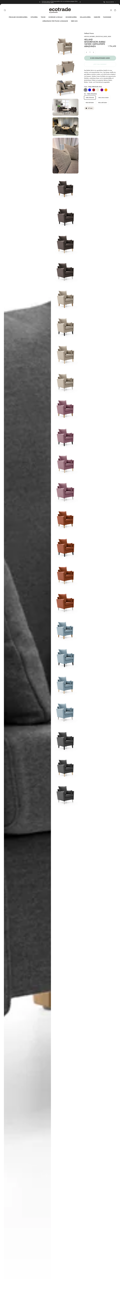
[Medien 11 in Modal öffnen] (65, 298)
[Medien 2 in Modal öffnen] (65, 69)
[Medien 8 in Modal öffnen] (65, 216)
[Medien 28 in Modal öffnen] (65, 739)
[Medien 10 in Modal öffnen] (65, 271)
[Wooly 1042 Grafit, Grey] (85, 90)
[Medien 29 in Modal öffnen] (65, 767)
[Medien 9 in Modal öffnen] (65, 243)
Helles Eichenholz (90, 97)
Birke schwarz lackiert (104, 97)
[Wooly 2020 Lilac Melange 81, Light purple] (101, 90)
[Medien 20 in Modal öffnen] (65, 546)
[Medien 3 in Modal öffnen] (65, 88)
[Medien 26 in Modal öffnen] (65, 712)
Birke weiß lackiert (102, 102)
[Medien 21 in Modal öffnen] (65, 574)
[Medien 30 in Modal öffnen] (65, 795)
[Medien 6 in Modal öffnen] (65, 155)
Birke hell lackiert (90, 102)
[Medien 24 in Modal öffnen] (65, 657)
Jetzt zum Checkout (100, 64)
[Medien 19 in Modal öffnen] (65, 519)
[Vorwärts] (80, 2)
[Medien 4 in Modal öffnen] (65, 107)
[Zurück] (40, 2)
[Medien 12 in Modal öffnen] (65, 326)
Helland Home (89, 33)
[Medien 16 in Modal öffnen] (65, 436)
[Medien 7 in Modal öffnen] (65, 188)
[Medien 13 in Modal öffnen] (65, 353)
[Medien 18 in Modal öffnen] (65, 491)
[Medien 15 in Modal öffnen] (65, 409)
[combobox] (110, 2)
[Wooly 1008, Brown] (93, 90)
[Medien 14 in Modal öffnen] (65, 381)
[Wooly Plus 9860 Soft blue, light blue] (89, 90)
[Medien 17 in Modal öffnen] (65, 464)
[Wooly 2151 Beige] (97, 90)
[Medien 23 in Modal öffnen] (65, 629)
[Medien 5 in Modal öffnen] (65, 126)
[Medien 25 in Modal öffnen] (65, 684)
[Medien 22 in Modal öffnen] (65, 602)
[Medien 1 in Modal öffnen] (65, 45)
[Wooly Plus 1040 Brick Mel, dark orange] (106, 90)
